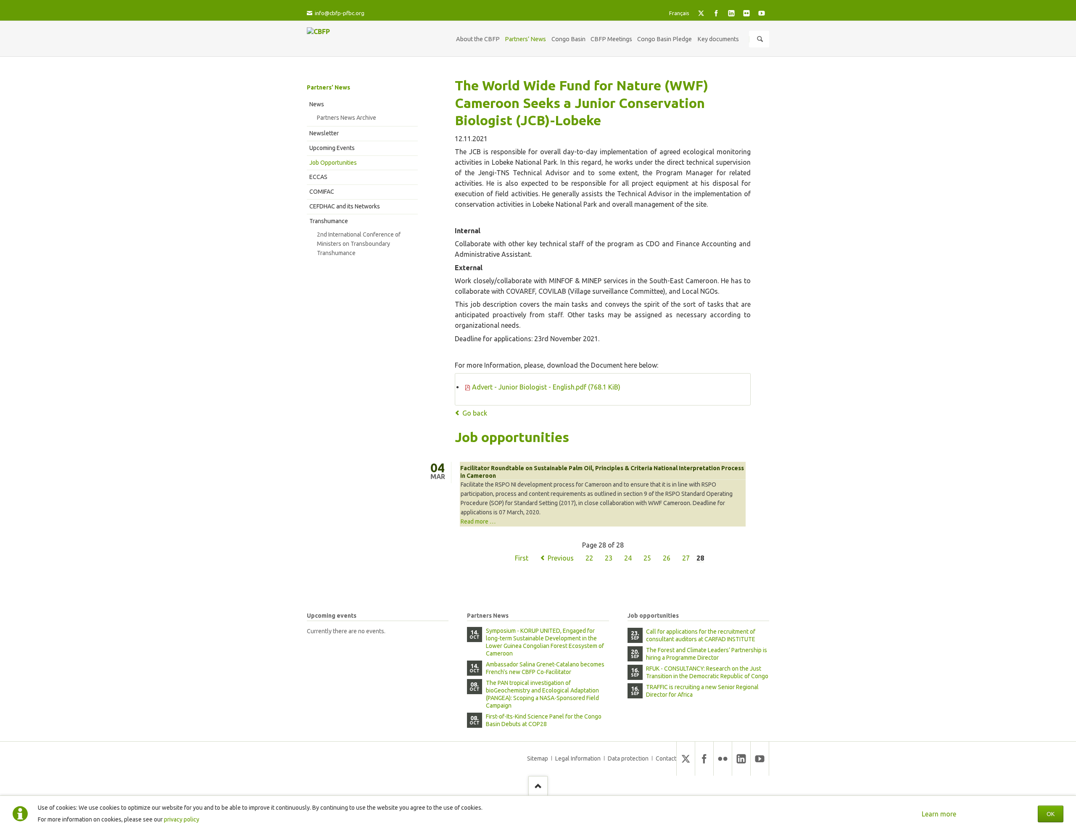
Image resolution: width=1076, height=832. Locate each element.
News (316, 104)
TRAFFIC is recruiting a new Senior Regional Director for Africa (702, 691)
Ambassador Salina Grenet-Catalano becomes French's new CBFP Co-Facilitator (545, 668)
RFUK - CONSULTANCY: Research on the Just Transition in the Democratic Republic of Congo (707, 672)
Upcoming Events (332, 148)
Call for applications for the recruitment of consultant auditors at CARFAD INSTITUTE (700, 635)
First (521, 558)
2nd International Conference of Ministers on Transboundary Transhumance (359, 243)
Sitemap (537, 758)
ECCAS (318, 177)
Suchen (760, 39)
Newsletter (324, 133)
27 (686, 558)
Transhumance (328, 221)
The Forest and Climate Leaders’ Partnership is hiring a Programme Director (706, 654)
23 (608, 558)
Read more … (478, 521)
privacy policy (181, 819)
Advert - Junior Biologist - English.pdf (546, 387)
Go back (474, 413)
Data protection (628, 758)
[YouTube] (761, 13)
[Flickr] (746, 13)
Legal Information (578, 758)
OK (1051, 814)
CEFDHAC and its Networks (344, 206)
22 (589, 558)
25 (647, 558)
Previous (561, 558)
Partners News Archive (346, 117)
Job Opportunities (333, 162)
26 (666, 558)
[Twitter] (701, 13)
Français (679, 13)
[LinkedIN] (731, 13)
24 (628, 558)
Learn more (939, 814)
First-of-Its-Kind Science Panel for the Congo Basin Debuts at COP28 (543, 720)
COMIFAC (321, 191)
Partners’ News (328, 87)
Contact (666, 758)
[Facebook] (716, 13)
